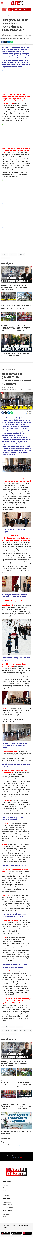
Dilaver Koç (14, 254)
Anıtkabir (4, 1027)
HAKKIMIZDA (6, 1219)
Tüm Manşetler (27, 35)
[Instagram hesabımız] (18, 1158)
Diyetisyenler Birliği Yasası (9, 1034)
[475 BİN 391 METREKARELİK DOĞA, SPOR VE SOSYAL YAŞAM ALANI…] (8, 317)
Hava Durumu (7, 1202)
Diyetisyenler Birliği (26, 1030)
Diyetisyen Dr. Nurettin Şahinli (10, 1030)
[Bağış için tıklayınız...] (16, 10)
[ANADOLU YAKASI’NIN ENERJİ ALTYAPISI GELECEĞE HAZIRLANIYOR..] (16, 1120)
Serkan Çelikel (6, 258)
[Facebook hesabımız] (13, 1158)
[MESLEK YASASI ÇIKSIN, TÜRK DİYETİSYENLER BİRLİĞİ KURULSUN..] (8, 297)
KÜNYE (5, 1216)
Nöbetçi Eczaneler (8, 1207)
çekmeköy (4, 254)
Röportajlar (6, 1195)
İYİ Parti (22, 254)
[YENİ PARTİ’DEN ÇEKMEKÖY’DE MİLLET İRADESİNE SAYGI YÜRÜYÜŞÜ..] (24, 317)
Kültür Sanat (6, 1193)
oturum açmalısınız (19, 1145)
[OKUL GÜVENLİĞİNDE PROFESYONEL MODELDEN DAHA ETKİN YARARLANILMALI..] (16, 343)
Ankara (12, 1027)
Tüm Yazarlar (7, 1214)
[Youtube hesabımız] (21, 1158)
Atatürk (20, 1027)
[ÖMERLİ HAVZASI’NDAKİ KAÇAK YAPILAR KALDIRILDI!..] (24, 297)
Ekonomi (5, 1185)
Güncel (5, 1190)
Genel (4, 1188)
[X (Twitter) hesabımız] (15, 1158)
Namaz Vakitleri (7, 1204)
